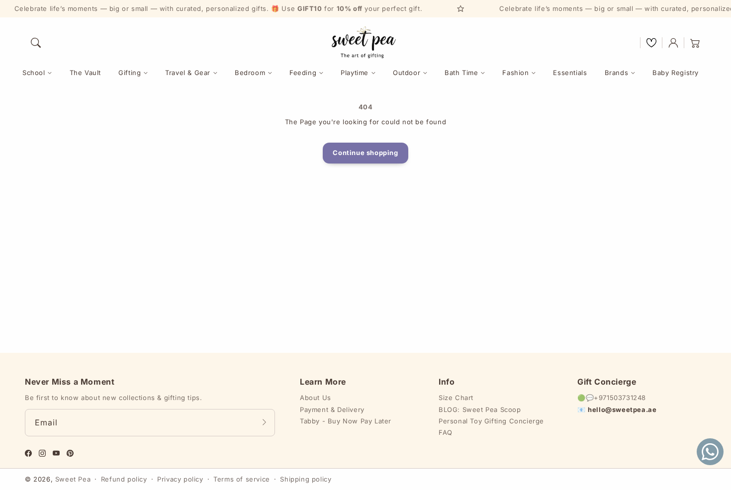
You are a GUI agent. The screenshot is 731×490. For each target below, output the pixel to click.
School (33, 73)
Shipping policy (305, 479)
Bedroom (250, 73)
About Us (315, 398)
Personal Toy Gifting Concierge (491, 421)
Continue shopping (365, 153)
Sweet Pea (73, 479)
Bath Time (461, 73)
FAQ (446, 432)
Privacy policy (180, 479)
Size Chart (456, 398)
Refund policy (124, 479)
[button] (36, 43)
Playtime (354, 73)
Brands (617, 73)
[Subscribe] (264, 422)
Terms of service (241, 479)
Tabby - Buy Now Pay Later (345, 421)
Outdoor (406, 73)
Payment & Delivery (332, 409)
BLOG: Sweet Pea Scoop (480, 409)
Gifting (129, 73)
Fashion (515, 73)
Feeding (302, 73)
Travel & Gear (187, 73)
